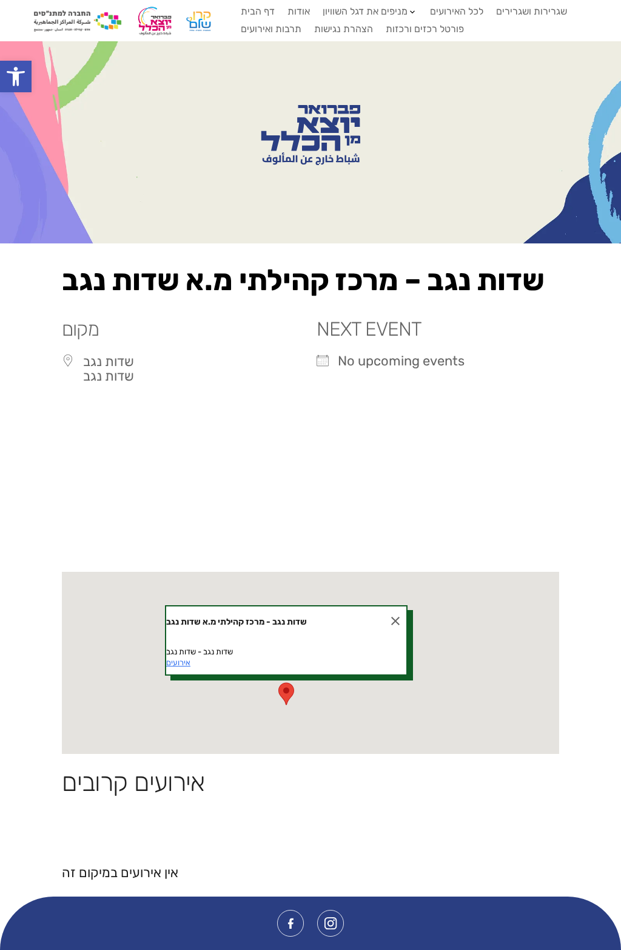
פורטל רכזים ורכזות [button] (425, 29)
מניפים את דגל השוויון (365, 11)
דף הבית (258, 11)
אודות (298, 11)
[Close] (395, 621)
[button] (16, 76)
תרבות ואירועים (271, 29)
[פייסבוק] (290, 923)
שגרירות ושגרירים (531, 11)
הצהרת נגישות (343, 29)
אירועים (178, 662)
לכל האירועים (456, 11)
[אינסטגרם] (330, 923)
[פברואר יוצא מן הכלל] (310, 135)
